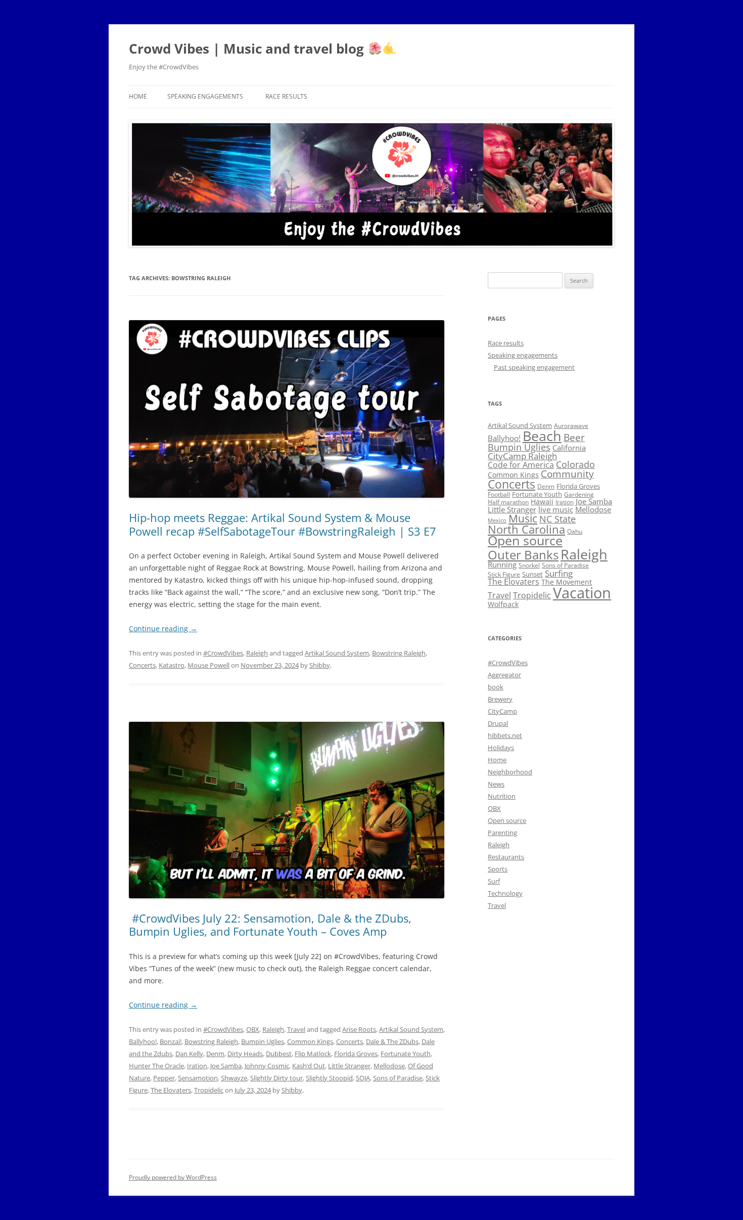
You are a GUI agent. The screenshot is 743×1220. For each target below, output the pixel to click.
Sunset (532, 574)
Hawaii (542, 501)
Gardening (579, 494)
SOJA (363, 1077)
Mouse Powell (208, 665)
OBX (252, 1029)
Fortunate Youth (406, 1053)
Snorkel (529, 565)
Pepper (164, 1077)
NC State (557, 519)
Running (502, 564)
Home (138, 96)
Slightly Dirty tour (276, 1077)
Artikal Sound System (337, 653)
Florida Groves (356, 1053)
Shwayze (234, 1077)
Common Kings (310, 1041)
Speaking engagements (205, 96)
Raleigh (257, 653)
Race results (286, 96)
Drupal (498, 723)
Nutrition (502, 796)
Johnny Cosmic (267, 1065)
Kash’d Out (308, 1065)
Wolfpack (503, 604)
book (495, 686)
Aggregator (504, 674)
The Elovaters (171, 1090)
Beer (574, 437)
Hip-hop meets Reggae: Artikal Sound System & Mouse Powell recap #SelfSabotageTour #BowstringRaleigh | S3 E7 (282, 524)
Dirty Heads (245, 1053)
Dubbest (279, 1053)
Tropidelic (208, 1090)
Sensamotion (198, 1077)
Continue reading (163, 628)
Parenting (502, 832)
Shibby (319, 665)
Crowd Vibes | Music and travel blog (248, 48)
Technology (505, 893)
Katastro (171, 665)
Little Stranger (349, 1065)
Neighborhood (510, 771)
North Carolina (526, 529)
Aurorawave (571, 425)
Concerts (142, 665)
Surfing (559, 573)
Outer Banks (523, 555)
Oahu (574, 531)
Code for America (521, 464)
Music (522, 518)
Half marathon (508, 502)
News (496, 784)
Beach (542, 435)
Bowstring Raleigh (399, 653)
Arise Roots (359, 1029)
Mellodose (389, 1065)
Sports (497, 869)
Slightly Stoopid (329, 1077)
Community (567, 474)
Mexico (497, 520)
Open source (525, 540)
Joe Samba (226, 1065)
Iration (197, 1065)
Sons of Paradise (398, 1077)
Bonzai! (170, 1041)
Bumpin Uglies (262, 1041)
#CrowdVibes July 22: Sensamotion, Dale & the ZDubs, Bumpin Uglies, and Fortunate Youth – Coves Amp (270, 924)
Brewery (500, 699)
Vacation (582, 593)
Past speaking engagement (534, 367)
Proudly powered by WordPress (173, 1177)
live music (555, 509)
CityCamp (502, 711)
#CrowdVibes (223, 653)
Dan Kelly (189, 1053)
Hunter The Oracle (156, 1065)
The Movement (566, 582)
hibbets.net (505, 735)
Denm (215, 1053)
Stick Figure (504, 574)
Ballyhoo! (143, 1041)
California (569, 448)
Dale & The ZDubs (392, 1041)
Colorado (575, 464)
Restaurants (506, 856)
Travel (296, 1029)
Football (499, 494)
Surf (494, 881)
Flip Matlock (313, 1053)
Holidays (501, 747)
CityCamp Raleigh (522, 456)
